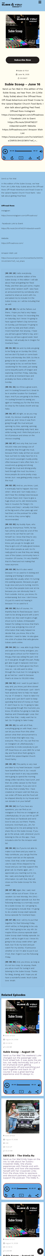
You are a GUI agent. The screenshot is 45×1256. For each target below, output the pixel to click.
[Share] (38, 158)
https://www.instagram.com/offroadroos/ (19, 215)
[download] (30, 158)
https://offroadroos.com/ (12, 243)
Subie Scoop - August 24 (18, 1051)
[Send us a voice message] (40, 1251)
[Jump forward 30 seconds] (12, 158)
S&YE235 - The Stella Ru (18, 1155)
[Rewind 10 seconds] (4, 158)
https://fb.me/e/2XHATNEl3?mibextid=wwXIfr (21, 228)
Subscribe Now (22, 60)
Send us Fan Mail (8, 178)
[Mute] (41, 151)
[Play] (5, 152)
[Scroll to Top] (40, 1243)
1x (21, 157)
